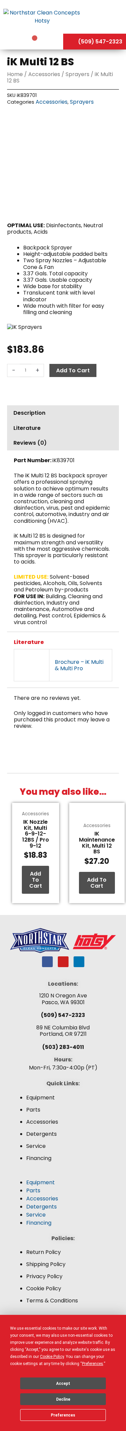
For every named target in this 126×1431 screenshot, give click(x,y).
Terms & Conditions (52, 1300)
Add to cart (73, 370)
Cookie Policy (43, 1288)
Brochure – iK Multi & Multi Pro (79, 665)
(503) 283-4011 (63, 1047)
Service (36, 1146)
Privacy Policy (44, 1276)
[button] (63, 1174)
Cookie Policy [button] (52, 1356)
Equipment (40, 1097)
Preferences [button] (92, 1363)
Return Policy (43, 1252)
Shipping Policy (46, 1264)
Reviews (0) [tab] (30, 443)
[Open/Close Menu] (105, 16)
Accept (63, 1383)
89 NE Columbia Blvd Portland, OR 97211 (63, 1031)
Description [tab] (29, 413)
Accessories (44, 74)
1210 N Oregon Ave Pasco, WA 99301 (63, 999)
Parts (33, 1110)
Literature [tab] (27, 428)
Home (15, 74)
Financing (38, 1158)
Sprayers (77, 74)
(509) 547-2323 (63, 1015)
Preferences (63, 1415)
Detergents (41, 1134)
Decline (63, 1399)
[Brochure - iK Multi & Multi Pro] (31, 665)
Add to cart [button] (35, 879)
